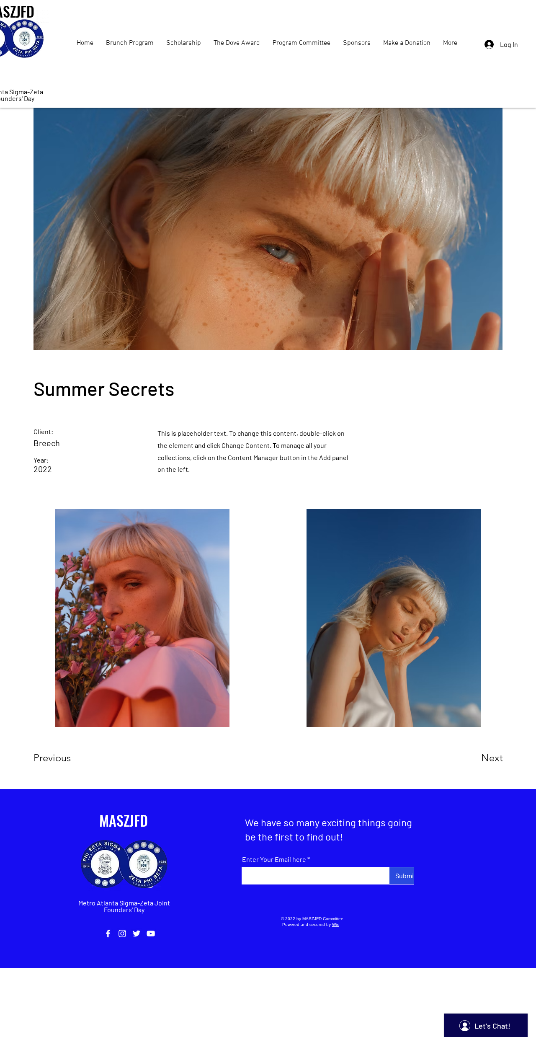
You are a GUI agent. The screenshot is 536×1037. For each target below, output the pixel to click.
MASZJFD (123, 820)
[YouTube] (151, 933)
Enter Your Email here (274, 859)
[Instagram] (122, 933)
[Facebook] (108, 933)
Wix (335, 924)
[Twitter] (136, 933)
